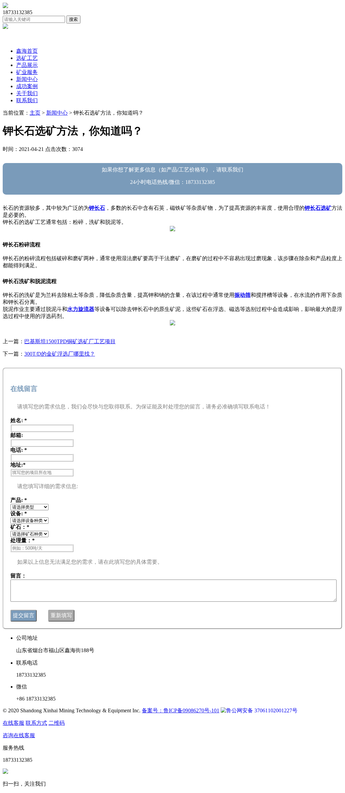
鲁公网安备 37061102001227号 (261, 710)
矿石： (19, 527)
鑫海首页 (27, 51)
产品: (18, 500)
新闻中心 (27, 79)
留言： (18, 576)
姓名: (18, 420)
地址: (18, 465)
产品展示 (27, 65)
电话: (18, 450)
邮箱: (16, 435)
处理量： (22, 540)
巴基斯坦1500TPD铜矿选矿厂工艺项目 (70, 341)
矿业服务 (27, 72)
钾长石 (97, 208)
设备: (18, 513)
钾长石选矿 (318, 208)
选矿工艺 (27, 58)
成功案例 (27, 86)
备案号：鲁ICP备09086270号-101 (180, 710)
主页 (35, 113)
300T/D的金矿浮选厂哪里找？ (59, 354)
